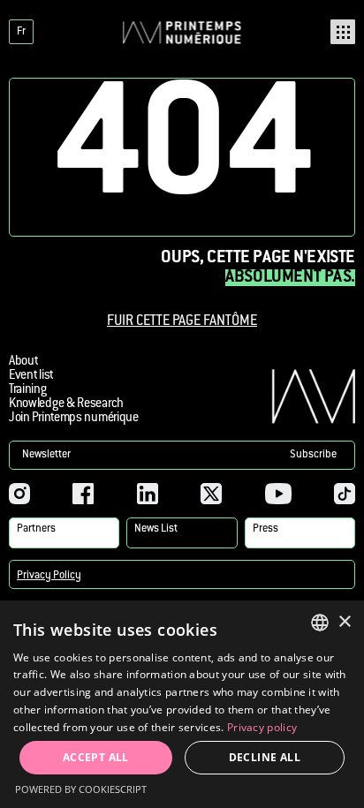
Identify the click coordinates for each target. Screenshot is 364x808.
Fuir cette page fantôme (182, 321)
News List (156, 529)
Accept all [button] (96, 757)
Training (28, 390)
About (23, 362)
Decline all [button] (264, 757)
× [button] (344, 622)
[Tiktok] (344, 493)
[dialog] (182, 704)
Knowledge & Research (66, 404)
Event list (31, 376)
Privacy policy (262, 727)
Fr (21, 31)
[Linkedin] (147, 493)
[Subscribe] (182, 455)
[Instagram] (19, 493)
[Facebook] (83, 493)
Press (265, 529)
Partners (36, 529)
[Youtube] (278, 493)
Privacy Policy (49, 575)
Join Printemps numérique (74, 418)
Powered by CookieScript (81, 789)
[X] (211, 493)
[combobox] (320, 622)
